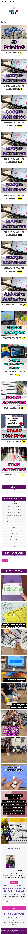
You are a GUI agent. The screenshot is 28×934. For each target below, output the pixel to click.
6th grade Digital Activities (14, 515)
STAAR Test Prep (14, 540)
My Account (14, 491)
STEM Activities (14, 543)
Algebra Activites (14, 524)
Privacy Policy (22, 930)
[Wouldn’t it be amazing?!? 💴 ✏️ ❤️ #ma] (14, 669)
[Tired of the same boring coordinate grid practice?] (14, 642)
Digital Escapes (14, 527)
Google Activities (14, 533)
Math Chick (14, 10)
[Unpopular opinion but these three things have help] (14, 615)
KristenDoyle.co (17, 932)
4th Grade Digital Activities (14, 509)
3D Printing (14, 503)
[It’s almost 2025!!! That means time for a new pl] (14, 588)
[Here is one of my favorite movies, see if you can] (14, 804)
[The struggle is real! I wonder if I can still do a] (14, 696)
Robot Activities (14, 536)
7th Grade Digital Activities (14, 518)
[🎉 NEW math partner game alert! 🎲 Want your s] (14, 777)
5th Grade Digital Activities (14, 512)
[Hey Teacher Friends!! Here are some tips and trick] (14, 831)
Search (5, 560)
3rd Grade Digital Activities (14, 506)
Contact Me (14, 882)
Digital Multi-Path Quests (14, 530)
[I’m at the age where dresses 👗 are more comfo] (14, 723)
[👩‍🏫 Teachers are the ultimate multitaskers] (14, 750)
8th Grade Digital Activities (14, 521)
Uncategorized (14, 546)
